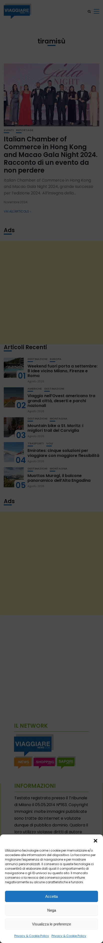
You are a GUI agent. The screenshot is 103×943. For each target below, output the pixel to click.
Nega (51, 910)
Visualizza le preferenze (51, 924)
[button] (95, 840)
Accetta (51, 896)
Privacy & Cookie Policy (31, 936)
